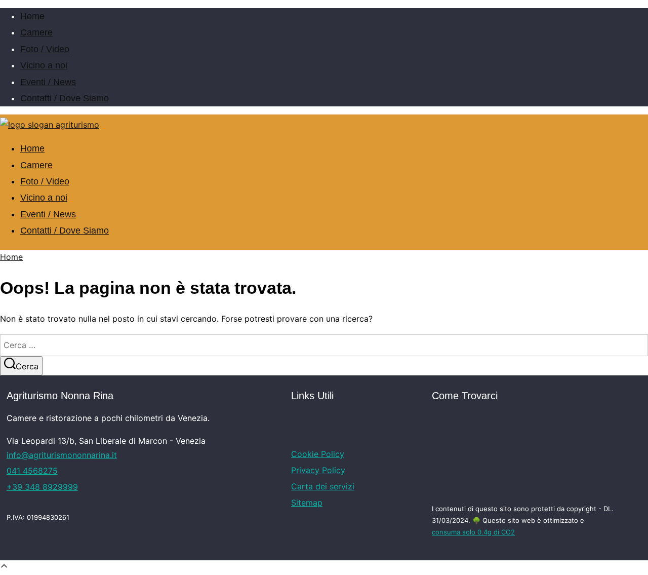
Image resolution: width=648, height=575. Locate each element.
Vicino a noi (43, 65)
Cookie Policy (317, 454)
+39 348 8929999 (42, 487)
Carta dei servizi (322, 486)
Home (32, 16)
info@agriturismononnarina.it (62, 455)
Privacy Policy (318, 470)
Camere (36, 32)
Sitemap (306, 502)
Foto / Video (44, 49)
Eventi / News (48, 82)
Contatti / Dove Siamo (64, 98)
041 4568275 (32, 471)
